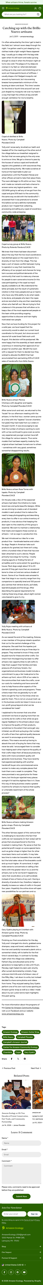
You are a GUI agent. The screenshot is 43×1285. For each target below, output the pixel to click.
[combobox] (21, 14)
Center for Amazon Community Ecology (22, 1008)
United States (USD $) (14, 1265)
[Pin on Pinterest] (24, 1058)
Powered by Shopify (32, 1281)
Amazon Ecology (16, 1281)
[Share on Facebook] (11, 1058)
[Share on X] (18, 1058)
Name (5, 1138)
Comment (7, 1161)
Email (5, 1149)
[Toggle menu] (3, 8)
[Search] (38, 14)
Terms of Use (28, 1220)
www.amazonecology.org (13, 1014)
